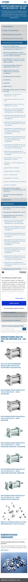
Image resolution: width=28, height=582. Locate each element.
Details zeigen (19, 298)
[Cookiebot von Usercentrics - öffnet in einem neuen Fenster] (19, 272)
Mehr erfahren (4, 550)
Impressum (4, 580)
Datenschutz (12, 580)
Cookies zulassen (14, 303)
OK (24, 329)
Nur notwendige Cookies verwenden (14, 308)
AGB (19, 580)
